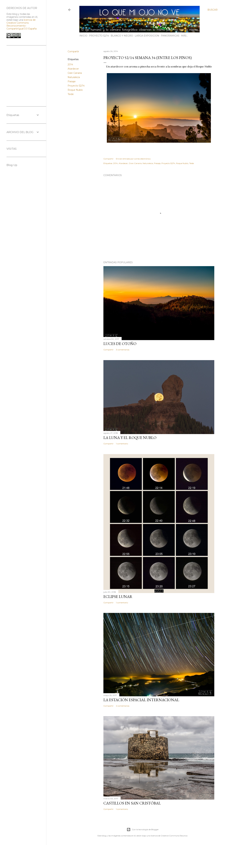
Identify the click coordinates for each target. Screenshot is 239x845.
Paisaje (72, 81)
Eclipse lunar (117, 596)
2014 (70, 64)
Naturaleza (74, 77)
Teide (71, 94)
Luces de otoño (119, 343)
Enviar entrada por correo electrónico (133, 159)
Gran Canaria (75, 73)
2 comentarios (122, 706)
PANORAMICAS (170, 35)
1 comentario (122, 443)
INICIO (83, 35)
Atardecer (73, 68)
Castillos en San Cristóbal (132, 803)
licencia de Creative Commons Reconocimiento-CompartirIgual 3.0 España (22, 24)
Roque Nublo (75, 89)
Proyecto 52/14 (76, 85)
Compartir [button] (73, 51)
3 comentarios (122, 349)
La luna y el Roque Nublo (129, 437)
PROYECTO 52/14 (99, 35)
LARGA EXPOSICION (147, 35)
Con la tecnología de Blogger (145, 829)
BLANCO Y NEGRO (122, 35)
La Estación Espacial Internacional (141, 699)
